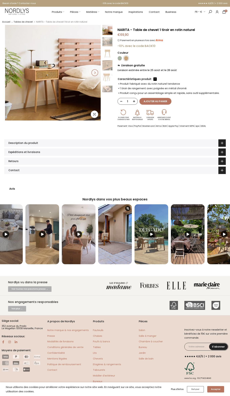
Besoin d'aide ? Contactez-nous (19, 3)
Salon (142, 330)
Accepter (215, 389)
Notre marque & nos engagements (68, 330)
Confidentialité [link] (56, 353)
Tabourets (99, 370)
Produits (57, 12)
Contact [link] (52, 370)
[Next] (94, 72)
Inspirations (136, 12)
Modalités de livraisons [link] (60, 341)
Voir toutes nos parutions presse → (29, 288)
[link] (217, 11)
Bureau (143, 347)
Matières (91, 12)
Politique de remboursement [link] (64, 364)
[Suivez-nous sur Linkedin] (16, 342)
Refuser (195, 389)
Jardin (142, 353)
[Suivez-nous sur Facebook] (3, 342)
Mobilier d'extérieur (104, 375)
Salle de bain (146, 358)
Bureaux (97, 381)
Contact (154, 12)
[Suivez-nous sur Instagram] (9, 342)
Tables (97, 347)
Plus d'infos (177, 389)
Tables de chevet (23, 22)
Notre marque (114, 12)
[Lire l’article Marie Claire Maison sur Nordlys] (207, 286)
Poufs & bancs (101, 341)
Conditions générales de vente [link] (65, 347)
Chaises (97, 336)
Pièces (74, 12)
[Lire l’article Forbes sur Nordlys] (150, 286)
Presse (51, 336)
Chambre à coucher (151, 341)
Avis (12, 188)
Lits (95, 353)
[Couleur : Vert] (120, 58)
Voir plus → (17, 308)
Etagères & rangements (107, 364)
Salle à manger (147, 336)
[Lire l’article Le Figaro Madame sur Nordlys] (119, 286)
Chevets (98, 358)
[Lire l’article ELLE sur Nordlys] (177, 286)
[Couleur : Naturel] (126, 58)
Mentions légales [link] (57, 358)
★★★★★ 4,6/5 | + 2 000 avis (212, 3)
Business (171, 12)
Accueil (6, 22)
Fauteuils (98, 330)
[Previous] (11, 72)
